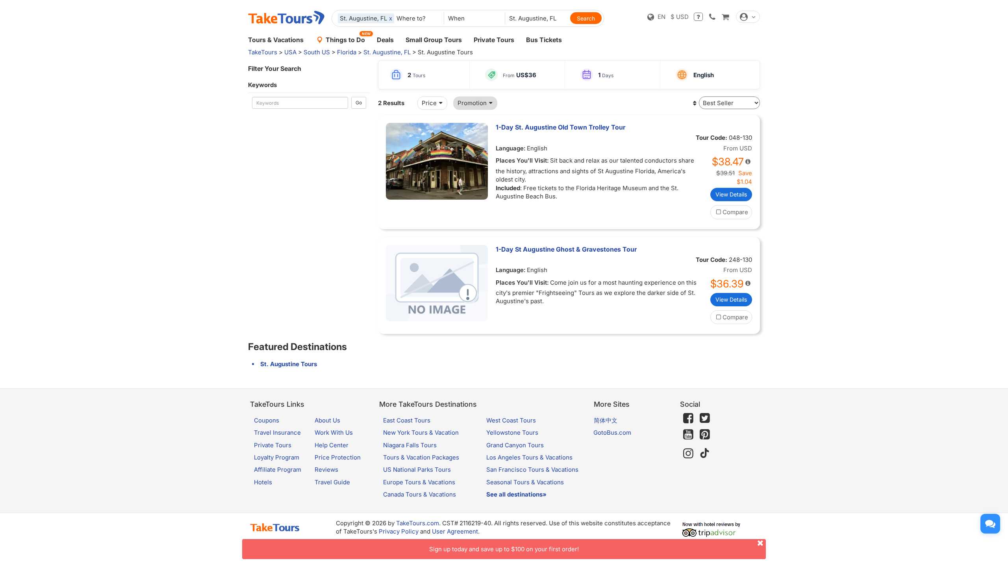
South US (317, 52)
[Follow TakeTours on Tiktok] (705, 453)
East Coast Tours (406, 420)
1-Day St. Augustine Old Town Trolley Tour (560, 127)
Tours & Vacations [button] (276, 40)
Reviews (326, 469)
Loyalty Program (276, 457)
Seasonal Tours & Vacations (525, 482)
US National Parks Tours (417, 469)
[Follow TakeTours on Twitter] (705, 418)
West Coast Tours (511, 420)
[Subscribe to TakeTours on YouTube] (688, 435)
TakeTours (262, 52)
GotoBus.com (612, 432)
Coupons (266, 420)
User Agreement (455, 531)
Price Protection (338, 457)
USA (290, 52)
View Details (731, 194)
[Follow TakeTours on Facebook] (688, 418)
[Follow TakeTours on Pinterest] (705, 434)
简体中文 (605, 420)
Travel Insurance (277, 432)
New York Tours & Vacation (421, 432)
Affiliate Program (277, 469)
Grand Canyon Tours (515, 445)
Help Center (331, 445)
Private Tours (494, 40)
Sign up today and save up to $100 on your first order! (504, 549)
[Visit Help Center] (698, 17)
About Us (327, 420)
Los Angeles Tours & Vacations (529, 457)
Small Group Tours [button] (434, 40)
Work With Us (334, 432)
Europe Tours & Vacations (419, 482)
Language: (511, 148)
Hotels (263, 482)
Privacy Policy (399, 531)
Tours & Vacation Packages (421, 457)
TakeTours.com (417, 523)
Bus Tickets (544, 40)
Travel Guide (332, 482)
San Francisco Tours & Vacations (532, 469)
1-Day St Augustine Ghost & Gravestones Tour (566, 249)
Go (359, 103)
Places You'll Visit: (522, 160)
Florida (346, 52)
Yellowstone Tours (512, 432)
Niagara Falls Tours (410, 445)
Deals (385, 40)
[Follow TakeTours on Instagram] (688, 453)
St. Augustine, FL (387, 52)
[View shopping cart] (725, 16)
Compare (735, 212)
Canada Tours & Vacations (419, 494)
